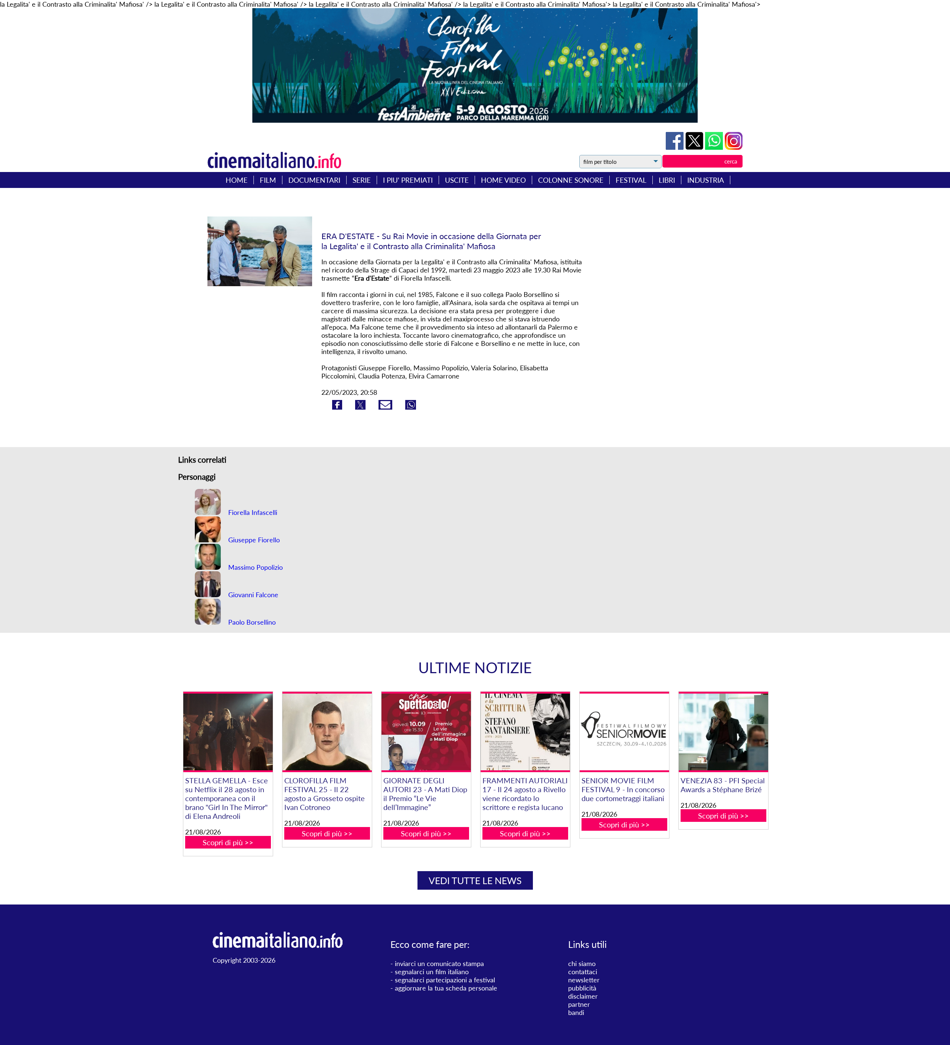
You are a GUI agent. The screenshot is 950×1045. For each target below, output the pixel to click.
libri (667, 180)
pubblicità (582, 988)
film (268, 180)
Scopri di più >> (228, 842)
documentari (314, 180)
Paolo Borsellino (251, 622)
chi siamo (582, 963)
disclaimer (583, 996)
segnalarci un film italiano (432, 972)
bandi (576, 1012)
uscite (457, 180)
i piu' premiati (408, 180)
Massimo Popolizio (254, 567)
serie (362, 180)
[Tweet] (695, 147)
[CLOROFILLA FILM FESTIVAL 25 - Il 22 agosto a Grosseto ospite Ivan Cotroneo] (326, 732)
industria (705, 180)
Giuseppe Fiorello (253, 540)
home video (503, 180)
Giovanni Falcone (252, 595)
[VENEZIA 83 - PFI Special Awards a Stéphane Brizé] (723, 732)
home (237, 180)
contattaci (582, 972)
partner (579, 1004)
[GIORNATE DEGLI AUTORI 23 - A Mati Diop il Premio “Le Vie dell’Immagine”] (426, 732)
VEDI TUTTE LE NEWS (475, 880)
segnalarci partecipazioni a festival (445, 980)
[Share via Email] (386, 407)
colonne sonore (570, 180)
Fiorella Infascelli (251, 512)
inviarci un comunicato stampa (439, 963)
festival (631, 180)
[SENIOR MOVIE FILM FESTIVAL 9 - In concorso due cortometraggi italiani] (624, 732)
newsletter (584, 980)
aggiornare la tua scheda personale (446, 988)
